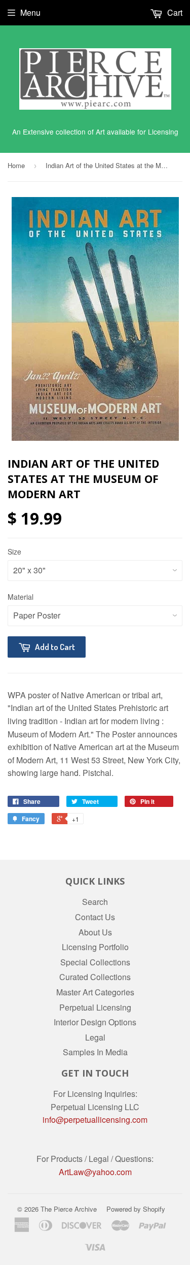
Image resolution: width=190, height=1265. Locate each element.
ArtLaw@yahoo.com (95, 1172)
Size (14, 551)
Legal (95, 1037)
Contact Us (95, 917)
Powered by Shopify (135, 1209)
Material (20, 597)
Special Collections (95, 962)
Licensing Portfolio (95, 947)
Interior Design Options (95, 1022)
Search (95, 901)
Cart (173, 12)
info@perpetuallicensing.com (95, 1119)
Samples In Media (95, 1052)
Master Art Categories (95, 992)
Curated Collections (95, 977)
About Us (95, 932)
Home (16, 165)
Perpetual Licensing (95, 1007)
